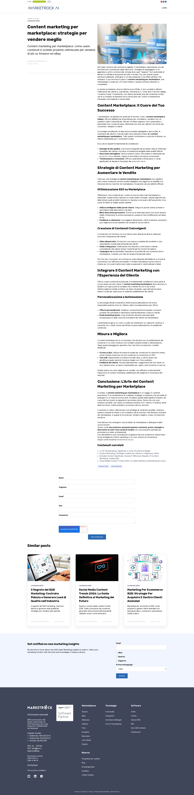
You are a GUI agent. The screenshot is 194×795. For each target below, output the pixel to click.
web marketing (116, 466)
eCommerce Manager (113, 720)
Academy (85, 771)
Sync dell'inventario (138, 728)
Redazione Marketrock (37, 61)
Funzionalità (109, 712)
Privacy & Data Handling (102, 791)
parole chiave (107, 156)
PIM (132, 724)
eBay (84, 716)
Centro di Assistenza (39, 1)
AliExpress (85, 720)
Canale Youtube (88, 775)
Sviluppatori (109, 716)
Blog (83, 763)
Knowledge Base (88, 767)
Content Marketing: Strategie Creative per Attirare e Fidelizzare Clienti (129, 453)
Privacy (91, 791)
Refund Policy (115, 791)
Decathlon (85, 732)
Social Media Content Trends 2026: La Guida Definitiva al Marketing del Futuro (132, 461)
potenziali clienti (138, 161)
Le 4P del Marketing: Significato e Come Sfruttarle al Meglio (124, 451)
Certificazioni (136, 732)
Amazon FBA (135, 720)
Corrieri (134, 716)
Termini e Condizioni (81, 791)
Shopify (85, 744)
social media (118, 251)
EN (30, 1)
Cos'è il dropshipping (113, 724)
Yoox (84, 728)
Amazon (85, 712)
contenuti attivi (103, 466)
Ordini (133, 712)
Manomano (86, 736)
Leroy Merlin (86, 740)
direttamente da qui (125, 439)
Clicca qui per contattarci (36, 770)
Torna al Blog (33, 18)
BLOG (49, 1)
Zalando (85, 724)
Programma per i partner (91, 759)
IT (28, 1)
